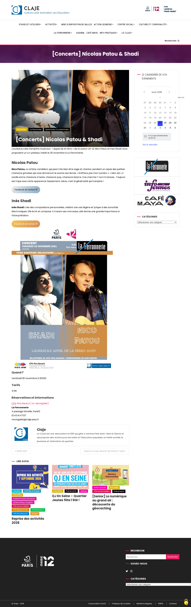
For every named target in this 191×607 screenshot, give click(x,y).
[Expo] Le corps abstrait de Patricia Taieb (104, 451)
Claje (18, 134)
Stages (35, 513)
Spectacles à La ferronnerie (57, 129)
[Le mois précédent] (169, 92)
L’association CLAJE (97, 604)
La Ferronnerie (62, 32)
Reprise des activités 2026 (28, 521)
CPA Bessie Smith (20, 510)
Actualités (21, 129)
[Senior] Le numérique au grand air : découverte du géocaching (109, 502)
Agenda (80, 32)
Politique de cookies (121, 604)
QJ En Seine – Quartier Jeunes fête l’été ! (69, 498)
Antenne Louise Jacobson (24, 498)
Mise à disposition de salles (76, 24)
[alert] (157, 137)
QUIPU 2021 (22, 451)
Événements (71, 491)
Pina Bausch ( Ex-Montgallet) (30, 403)
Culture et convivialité (152, 24)
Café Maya (92, 32)
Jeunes (83, 491)
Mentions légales (144, 604)
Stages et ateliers (29, 24)
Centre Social (125, 24)
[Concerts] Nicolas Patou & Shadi (59, 139)
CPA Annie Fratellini (21, 506)
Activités (50, 24)
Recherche (171, 40)
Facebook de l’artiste (25, 189)
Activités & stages (32, 491)
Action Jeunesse (103, 24)
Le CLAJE (126, 32)
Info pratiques (108, 32)
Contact (173, 604)
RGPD (160, 604)
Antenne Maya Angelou (23, 502)
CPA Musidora (38, 510)
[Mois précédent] (144, 92)
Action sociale (100, 487)
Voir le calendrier (150, 144)
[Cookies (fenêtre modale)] (186, 602)
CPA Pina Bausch (20, 513)
